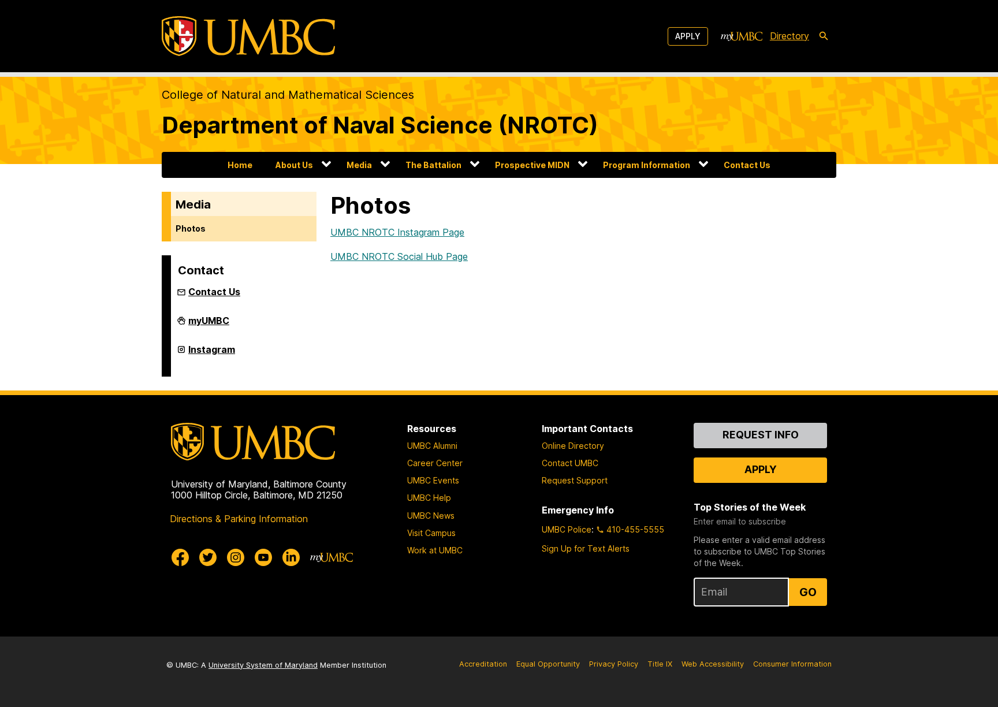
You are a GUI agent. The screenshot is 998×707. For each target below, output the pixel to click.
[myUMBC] (741, 36)
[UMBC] (248, 36)
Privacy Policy (613, 664)
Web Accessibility (713, 664)
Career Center (435, 463)
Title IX (659, 664)
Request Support (575, 480)
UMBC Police (566, 529)
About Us (294, 165)
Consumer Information (792, 664)
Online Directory (573, 446)
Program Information (646, 165)
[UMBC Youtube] (263, 557)
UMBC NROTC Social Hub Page (399, 256)
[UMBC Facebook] (180, 557)
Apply (688, 36)
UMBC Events (433, 480)
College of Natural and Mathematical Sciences (288, 95)
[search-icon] (823, 36)
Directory (789, 36)
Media (359, 165)
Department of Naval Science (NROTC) (380, 125)
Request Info (761, 435)
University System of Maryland (263, 665)
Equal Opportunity (548, 664)
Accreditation (483, 664)
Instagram (211, 354)
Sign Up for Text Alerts (586, 548)
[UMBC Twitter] (208, 557)
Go (808, 592)
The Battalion (433, 165)
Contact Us (747, 165)
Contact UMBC (570, 463)
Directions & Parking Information (239, 518)
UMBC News (431, 515)
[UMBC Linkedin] (291, 557)
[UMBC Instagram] (235, 557)
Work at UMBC (435, 550)
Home (240, 165)
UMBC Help (429, 498)
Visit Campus (431, 533)
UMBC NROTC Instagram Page (397, 232)
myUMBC (208, 325)
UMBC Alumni (432, 446)
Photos (191, 228)
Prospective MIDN (532, 165)
